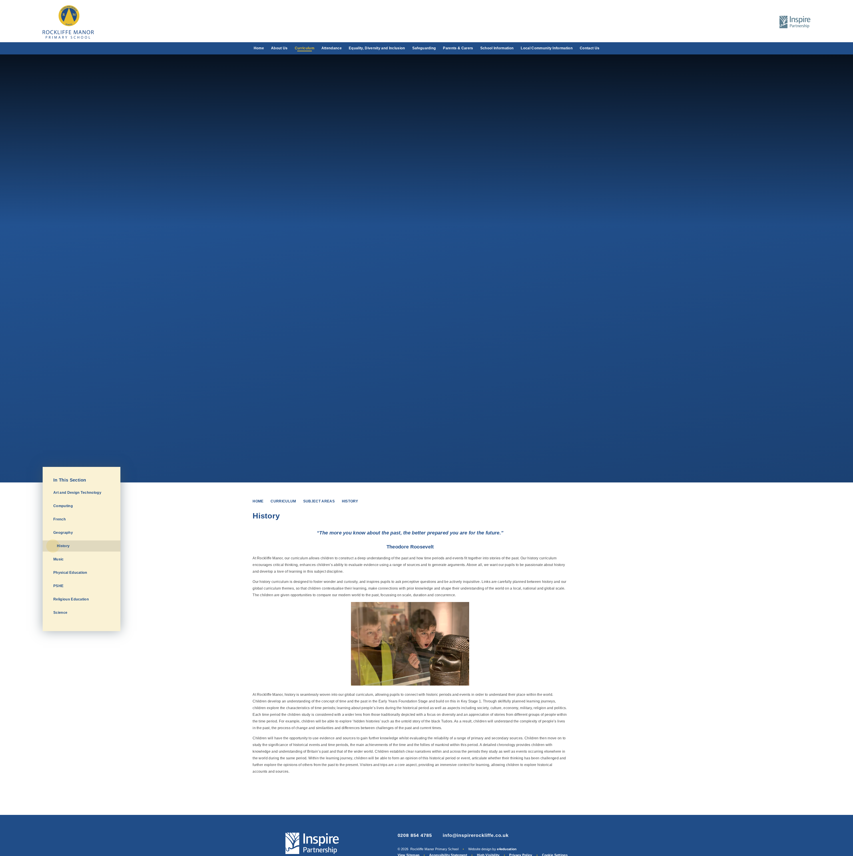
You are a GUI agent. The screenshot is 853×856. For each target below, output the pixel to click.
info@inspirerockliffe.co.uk (476, 835)
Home (258, 501)
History (350, 501)
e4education (506, 849)
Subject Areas (319, 501)
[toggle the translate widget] (759, 22)
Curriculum (283, 501)
